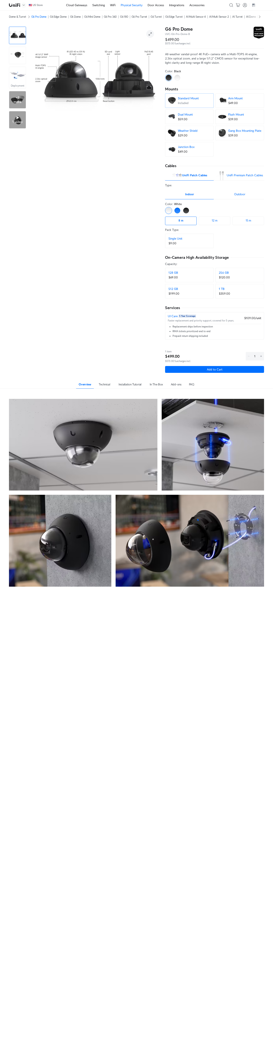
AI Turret (237, 16)
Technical (104, 384)
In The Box (156, 384)
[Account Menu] (244, 5)
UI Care (173, 316)
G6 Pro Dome (38, 16)
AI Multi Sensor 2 (219, 16)
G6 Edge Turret (174, 16)
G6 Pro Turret (139, 16)
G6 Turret (156, 16)
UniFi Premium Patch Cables (245, 175)
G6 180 (124, 16)
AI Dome (251, 16)
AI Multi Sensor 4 (196, 16)
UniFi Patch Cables (194, 175)
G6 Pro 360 (110, 16)
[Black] (168, 77)
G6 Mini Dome (92, 16)
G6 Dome (75, 16)
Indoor (189, 194)
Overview (85, 384)
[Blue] (177, 210)
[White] (177, 77)
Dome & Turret (17, 16)
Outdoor (239, 194)
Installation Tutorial (130, 384)
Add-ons (176, 384)
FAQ (191, 384)
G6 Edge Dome (58, 16)
